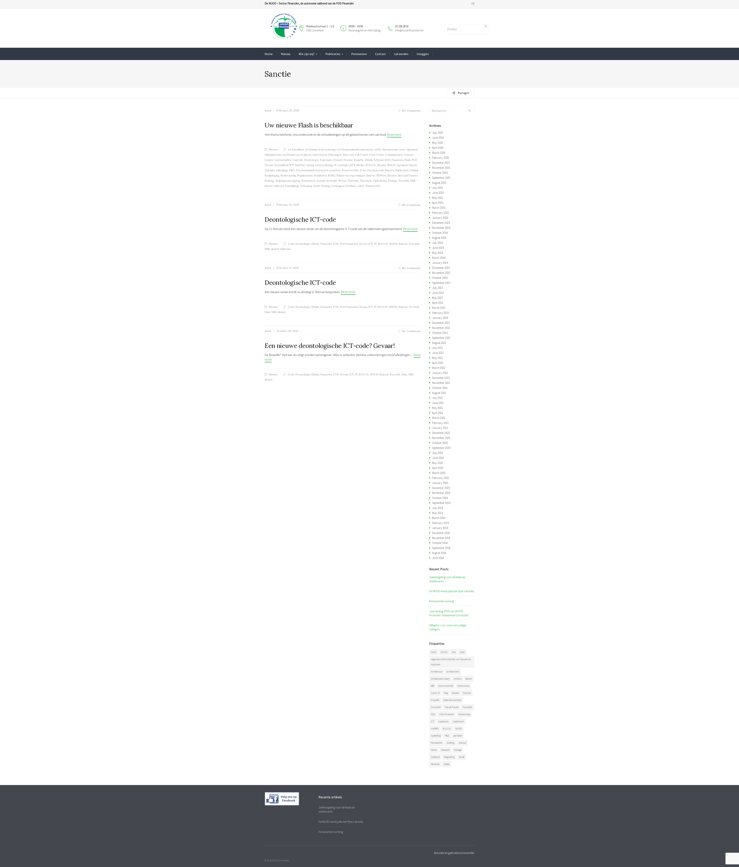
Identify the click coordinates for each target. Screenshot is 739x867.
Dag (446, 693)
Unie (267, 312)
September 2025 (441, 178)
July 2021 (437, 398)
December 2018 (441, 533)
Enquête (359, 160)
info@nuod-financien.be (409, 30)
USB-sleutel (272, 249)
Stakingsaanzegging (288, 180)
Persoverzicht (350, 170)
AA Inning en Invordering (320, 149)
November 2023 (441, 273)
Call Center (361, 154)
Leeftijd (342, 165)
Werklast (350, 186)
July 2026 (437, 132)
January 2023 (440, 318)
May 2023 (437, 298)
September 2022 (441, 338)
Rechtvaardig (288, 175)
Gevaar (269, 165)
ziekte (360, 186)
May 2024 (437, 253)
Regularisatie (305, 175)
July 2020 (437, 453)
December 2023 (441, 268)
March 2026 (438, 153)
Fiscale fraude (452, 707)
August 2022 (439, 343)
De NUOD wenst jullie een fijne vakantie (451, 591)
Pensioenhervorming (441, 601)
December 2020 (441, 433)
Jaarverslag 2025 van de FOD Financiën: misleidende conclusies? (449, 613)
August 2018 (439, 553)
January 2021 (440, 428)
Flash (407, 160)
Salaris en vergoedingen (350, 175)
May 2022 (437, 358)
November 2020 (441, 438)
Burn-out (348, 154)
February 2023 (440, 313)
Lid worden (401, 54)
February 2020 (440, 478)
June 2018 (438, 558)
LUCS (351, 165)
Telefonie (353, 180)
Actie (402, 149)
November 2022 (441, 328)
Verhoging (306, 186)
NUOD (391, 165)
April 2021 (437, 413)
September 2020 (441, 448)
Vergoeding (449, 757)
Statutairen (308, 180)
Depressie (326, 160)
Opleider (270, 170)
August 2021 (439, 393)
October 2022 (440, 333)
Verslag (325, 186)
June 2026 (438, 137)
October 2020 (440, 443)
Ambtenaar (436, 671)
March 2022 (438, 368)
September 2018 (441, 548)
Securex (392, 175)
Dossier (337, 160)
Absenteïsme (390, 149)
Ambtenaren (319, 154)
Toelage (392, 180)
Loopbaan (443, 721)
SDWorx (381, 175)
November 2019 (441, 493)
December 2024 (441, 223)
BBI (432, 685)
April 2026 (437, 148)
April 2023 (437, 303)
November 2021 (441, 383)
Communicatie (394, 154)
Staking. (269, 180)
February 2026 (440, 158)
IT (335, 165)
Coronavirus (463, 685)
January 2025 (440, 218)
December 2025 (441, 163)
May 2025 (437, 198)
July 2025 (437, 188)
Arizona (457, 678)
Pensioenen (359, 54)
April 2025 (437, 203)
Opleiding (282, 170)
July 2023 (437, 288)
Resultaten (320, 175)
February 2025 (440, 213)
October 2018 (440, 543)
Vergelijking (292, 186)
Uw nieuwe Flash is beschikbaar (309, 125)
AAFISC (444, 652)
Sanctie (370, 175)
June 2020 (438, 458)
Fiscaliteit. (468, 707)
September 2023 (441, 283)
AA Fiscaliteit (296, 149)
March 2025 (438, 208)
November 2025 (441, 168)
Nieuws (285, 54)
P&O (292, 170)
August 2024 (439, 238)
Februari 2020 (382, 160)
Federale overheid (452, 700)
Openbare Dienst (406, 165)
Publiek (414, 170)
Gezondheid (281, 165)
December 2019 (441, 488)
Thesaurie (366, 180)
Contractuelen (282, 160)
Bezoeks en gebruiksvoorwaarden (454, 853)
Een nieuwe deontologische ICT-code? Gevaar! (330, 346)
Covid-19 (435, 693)
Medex (360, 165)
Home (269, 54)
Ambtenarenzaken (440, 678)
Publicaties (332, 54)
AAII (454, 652)
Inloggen (423, 54)
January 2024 (440, 263)
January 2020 (440, 483)
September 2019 (441, 503)
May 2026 (437, 142)
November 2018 (441, 538)
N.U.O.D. (371, 165)
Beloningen (335, 154)
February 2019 (440, 523)
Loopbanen (458, 721)
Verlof (316, 186)
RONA (331, 175)
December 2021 (441, 378)
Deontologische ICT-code (300, 219)
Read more (394, 134)
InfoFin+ (300, 165)
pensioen (335, 170)
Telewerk (445, 750)
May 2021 (437, 408)
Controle (297, 160)
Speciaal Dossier (408, 175)
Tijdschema (380, 180)
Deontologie (311, 160)
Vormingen (337, 186)
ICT (291, 165)
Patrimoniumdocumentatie (312, 170)
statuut (320, 180)
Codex (380, 154)
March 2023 (438, 308)
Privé (363, 170)
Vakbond (278, 186)
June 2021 (438, 403)
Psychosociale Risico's (380, 170)
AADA (377, 149)
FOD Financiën (349, 244)
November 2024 (441, 228)
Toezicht (404, 180)
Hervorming (464, 714)
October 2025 (440, 173)
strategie (331, 180)
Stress (342, 180)
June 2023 (438, 293)
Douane (348, 160)
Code (372, 154)
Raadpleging (272, 175)
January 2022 (440, 373)
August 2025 (439, 183)
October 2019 (440, 498)
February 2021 (440, 423)
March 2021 (438, 418)
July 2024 (437, 243)
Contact (380, 54)
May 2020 (437, 463)
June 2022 (438, 353)
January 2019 (440, 528)
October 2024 (440, 233)
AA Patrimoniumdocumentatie (355, 149)
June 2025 (438, 193)
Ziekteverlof (373, 186)
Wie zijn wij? (306, 54)
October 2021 (440, 388)
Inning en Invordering (319, 165)
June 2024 (438, 248)
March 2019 (438, 518)
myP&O (435, 728)
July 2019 (437, 508)
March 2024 (438, 258)
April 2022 (437, 363)
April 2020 (437, 468)
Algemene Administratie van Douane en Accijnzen (451, 662)
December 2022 (441, 323)
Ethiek (369, 160)
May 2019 (437, 513)
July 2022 (437, 348)
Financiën (397, 160)
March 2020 (438, 473)
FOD (414, 160)
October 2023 (440, 278)
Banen (469, 678)
